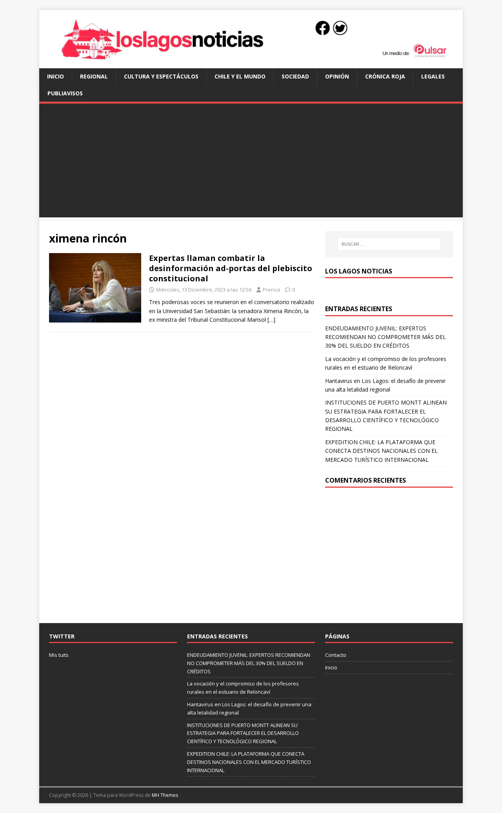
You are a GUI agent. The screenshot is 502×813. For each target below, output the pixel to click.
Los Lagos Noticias (358, 271)
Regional (94, 76)
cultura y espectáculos (161, 76)
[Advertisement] (251, 162)
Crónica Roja (385, 76)
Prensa (271, 289)
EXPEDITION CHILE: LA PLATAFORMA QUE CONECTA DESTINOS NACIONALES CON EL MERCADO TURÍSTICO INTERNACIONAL (381, 450)
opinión (337, 76)
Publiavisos (65, 93)
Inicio (55, 76)
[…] (271, 319)
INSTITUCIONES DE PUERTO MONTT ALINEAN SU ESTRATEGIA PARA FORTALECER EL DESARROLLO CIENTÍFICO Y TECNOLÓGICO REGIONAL (243, 733)
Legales (433, 76)
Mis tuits (59, 654)
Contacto (335, 654)
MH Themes (165, 795)
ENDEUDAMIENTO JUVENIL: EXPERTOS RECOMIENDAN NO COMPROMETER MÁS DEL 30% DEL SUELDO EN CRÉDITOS (385, 337)
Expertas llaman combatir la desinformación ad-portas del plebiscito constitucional (230, 268)
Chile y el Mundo (240, 76)
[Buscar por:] (389, 244)
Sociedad (295, 76)
